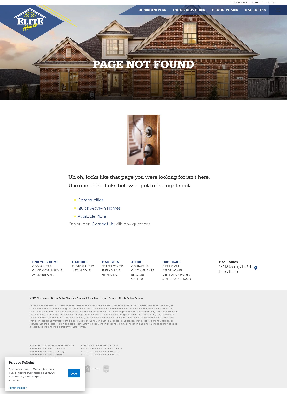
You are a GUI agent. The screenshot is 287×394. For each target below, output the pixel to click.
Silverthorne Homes (177, 278)
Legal (103, 298)
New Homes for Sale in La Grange (47, 351)
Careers (255, 2)
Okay (74, 373)
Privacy (113, 298)
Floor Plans (225, 10)
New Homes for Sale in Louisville (46, 354)
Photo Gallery (83, 266)
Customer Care (238, 2)
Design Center (112, 266)
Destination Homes (176, 274)
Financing (109, 274)
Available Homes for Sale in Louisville (100, 351)
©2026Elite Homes (39, 298)
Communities (152, 10)
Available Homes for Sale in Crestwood (101, 348)
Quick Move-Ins (189, 10)
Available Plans (92, 216)
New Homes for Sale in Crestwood (48, 348)
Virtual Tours (82, 270)
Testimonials (111, 270)
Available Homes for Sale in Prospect (100, 354)
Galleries (255, 10)
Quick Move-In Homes (99, 208)
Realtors (137, 274)
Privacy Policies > (18, 387)
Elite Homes (170, 266)
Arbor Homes (172, 270)
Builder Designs (135, 298)
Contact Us (269, 2)
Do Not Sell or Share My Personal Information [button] (74, 298)
